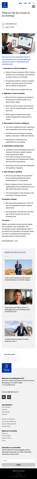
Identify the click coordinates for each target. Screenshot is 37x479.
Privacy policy (18, 474)
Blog (20, 3)
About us (5, 433)
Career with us (7, 438)
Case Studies (6, 436)
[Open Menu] (33, 6)
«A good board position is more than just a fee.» (17, 340)
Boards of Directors (8, 419)
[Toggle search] (33, 3)
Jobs (25, 3)
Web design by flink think (18, 476)
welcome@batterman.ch (10, 392)
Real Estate (6, 412)
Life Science (6, 407)
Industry (4, 409)
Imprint (18, 473)
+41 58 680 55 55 (9, 385)
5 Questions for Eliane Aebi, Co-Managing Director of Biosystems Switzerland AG (17, 309)
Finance (4, 414)
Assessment (6, 426)
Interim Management (9, 424)
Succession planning (9, 421)
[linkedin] (4, 397)
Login (4, 440)
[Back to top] (33, 475)
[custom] (9, 397)
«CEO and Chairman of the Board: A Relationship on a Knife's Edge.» (18, 279)
